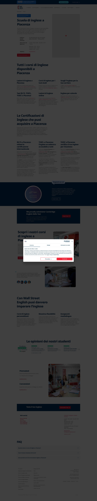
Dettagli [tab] (48, 245)
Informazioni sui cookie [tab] (65, 245)
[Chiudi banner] (72, 241)
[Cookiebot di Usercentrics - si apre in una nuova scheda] (65, 241)
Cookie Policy (56, 254)
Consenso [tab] (32, 245)
